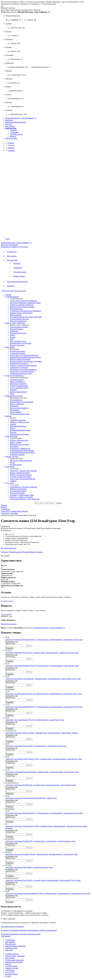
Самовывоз (14, 132)
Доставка (13, 130)
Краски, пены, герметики (15, 956)
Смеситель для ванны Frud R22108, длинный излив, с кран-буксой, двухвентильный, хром (40, 841)
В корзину (9, 648)
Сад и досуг (9, 972)
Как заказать (10, 126)
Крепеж (8, 964)
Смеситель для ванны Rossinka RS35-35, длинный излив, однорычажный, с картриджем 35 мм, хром (44, 707)
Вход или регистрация (9, 245)
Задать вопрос (6, 614)
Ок (2, 6)
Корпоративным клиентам (15, 122)
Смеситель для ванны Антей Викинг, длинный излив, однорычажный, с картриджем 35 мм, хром (42, 679)
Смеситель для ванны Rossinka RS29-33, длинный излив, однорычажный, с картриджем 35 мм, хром (44, 813)
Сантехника (10, 970)
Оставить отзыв (7, 601)
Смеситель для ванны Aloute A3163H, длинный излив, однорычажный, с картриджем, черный (41, 733)
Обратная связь (11, 138)
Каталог (8, 295)
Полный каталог (11, 974)
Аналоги (39, 552)
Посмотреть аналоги (9, 624)
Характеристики (15, 552)
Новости (8, 124)
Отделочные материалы (14, 960)
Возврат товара (19, 276)
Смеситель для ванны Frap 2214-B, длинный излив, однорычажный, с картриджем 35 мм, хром (41, 653)
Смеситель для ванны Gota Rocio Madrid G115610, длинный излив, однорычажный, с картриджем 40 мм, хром (47, 893)
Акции (25, 247)
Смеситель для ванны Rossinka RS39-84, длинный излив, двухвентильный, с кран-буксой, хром (42, 772)
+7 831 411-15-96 (7, 291)
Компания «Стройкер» (9, 247)
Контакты (9, 120)
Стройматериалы (12, 954)
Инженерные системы (13, 962)
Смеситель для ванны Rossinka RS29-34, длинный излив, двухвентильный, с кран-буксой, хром (42, 666)
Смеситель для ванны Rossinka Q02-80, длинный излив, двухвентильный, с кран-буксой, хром (41, 854)
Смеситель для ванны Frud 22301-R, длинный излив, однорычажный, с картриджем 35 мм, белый (42, 880)
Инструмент (10, 958)
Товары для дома (11, 968)
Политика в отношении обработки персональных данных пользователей (29, 930)
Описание (5, 552)
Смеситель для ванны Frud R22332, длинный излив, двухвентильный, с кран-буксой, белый (40, 785)
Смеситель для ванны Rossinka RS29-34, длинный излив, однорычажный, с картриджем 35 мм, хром (44, 639)
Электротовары (11, 966)
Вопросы (32, 552)
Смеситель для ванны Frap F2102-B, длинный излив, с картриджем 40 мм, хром (36, 746)
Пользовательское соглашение (12, 926)
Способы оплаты (16, 134)
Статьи (8, 976)
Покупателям (12, 260)
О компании (11, 252)
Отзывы (25, 552)
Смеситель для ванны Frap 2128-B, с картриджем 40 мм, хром (29, 867)
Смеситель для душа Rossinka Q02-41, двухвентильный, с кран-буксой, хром (34, 720)
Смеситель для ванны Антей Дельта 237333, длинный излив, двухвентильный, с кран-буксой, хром (43, 759)
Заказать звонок (20, 291)
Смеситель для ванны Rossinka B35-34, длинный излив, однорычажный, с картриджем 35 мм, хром (43, 694)
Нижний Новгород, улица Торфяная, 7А (49, 628)
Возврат (13, 136)
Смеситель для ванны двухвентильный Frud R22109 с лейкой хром (31, 798)
